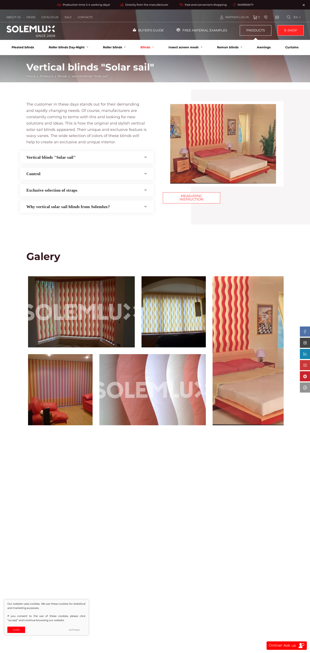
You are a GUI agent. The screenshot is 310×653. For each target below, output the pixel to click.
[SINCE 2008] (30, 29)
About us (13, 17)
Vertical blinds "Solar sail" (51, 157)
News (31, 17)
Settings (74, 630)
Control (33, 173)
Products (255, 30)
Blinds (62, 76)
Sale (68, 17)
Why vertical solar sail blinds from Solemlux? (68, 206)
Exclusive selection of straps (51, 190)
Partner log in (237, 17)
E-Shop (290, 30)
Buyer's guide (151, 30)
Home (30, 76)
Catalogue (50, 17)
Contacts (85, 17)
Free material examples (204, 30)
